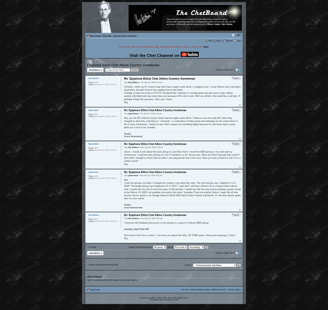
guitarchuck (133, 114)
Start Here (107, 36)
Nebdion (169, 300)
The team (185, 290)
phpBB (152, 298)
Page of (229, 70)
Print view (233, 35)
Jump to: (188, 265)
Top (240, 105)
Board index (95, 36)
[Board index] (163, 18)
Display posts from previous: (141, 247)
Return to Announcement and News (104, 265)
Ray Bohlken (133, 82)
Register (229, 41)
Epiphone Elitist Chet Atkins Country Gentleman (123, 65)
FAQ (210, 41)
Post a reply (92, 69)
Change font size (238, 35)
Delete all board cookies (200, 290)
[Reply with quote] (236, 78)
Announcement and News (125, 36)
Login (238, 41)
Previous (93, 247)
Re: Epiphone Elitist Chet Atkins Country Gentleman (159, 78)
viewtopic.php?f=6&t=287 (136, 229)
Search (219, 41)
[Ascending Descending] (198, 247)
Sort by (170, 247)
